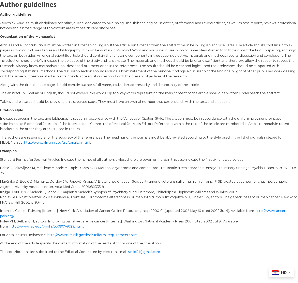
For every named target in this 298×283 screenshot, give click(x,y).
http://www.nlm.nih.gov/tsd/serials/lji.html (57, 142)
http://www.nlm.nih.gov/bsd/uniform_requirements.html (92, 235)
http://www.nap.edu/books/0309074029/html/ (46, 226)
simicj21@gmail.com (144, 252)
